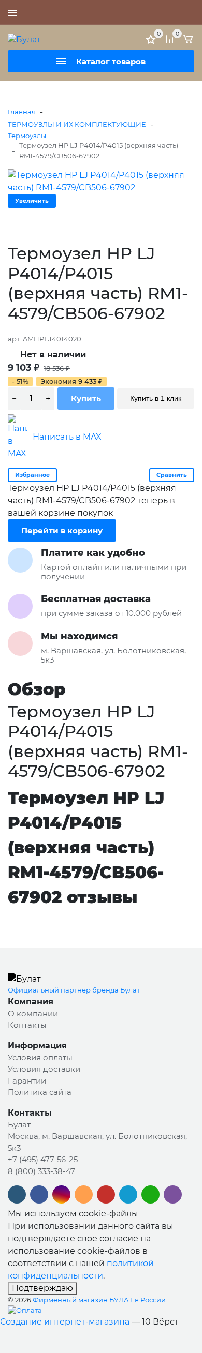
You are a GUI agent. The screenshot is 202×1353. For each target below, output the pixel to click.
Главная (22, 112)
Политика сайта (39, 1092)
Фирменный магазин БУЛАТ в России (99, 1300)
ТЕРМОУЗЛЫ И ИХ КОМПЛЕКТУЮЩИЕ (77, 124)
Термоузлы (27, 135)
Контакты (27, 1025)
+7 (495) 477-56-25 (158, 12)
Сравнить (171, 474)
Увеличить (32, 200)
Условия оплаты (40, 1057)
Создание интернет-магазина (64, 1322)
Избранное (32, 474)
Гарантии (27, 1081)
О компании (33, 1013)
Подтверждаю (42, 1288)
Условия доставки (44, 1069)
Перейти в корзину (62, 530)
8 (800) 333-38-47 (41, 1171)
